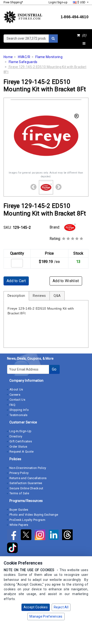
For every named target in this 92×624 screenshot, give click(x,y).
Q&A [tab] (57, 296)
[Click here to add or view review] (72, 238)
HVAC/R (24, 57)
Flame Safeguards (23, 62)
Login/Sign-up (58, 2)
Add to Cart (16, 281)
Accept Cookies (36, 607)
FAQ (12, 405)
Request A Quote (21, 451)
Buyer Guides (18, 509)
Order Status (18, 446)
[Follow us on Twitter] (27, 535)
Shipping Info (19, 410)
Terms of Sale (19, 493)
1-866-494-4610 (74, 17)
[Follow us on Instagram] (41, 535)
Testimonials (18, 415)
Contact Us (17, 399)
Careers (14, 394)
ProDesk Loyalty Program (27, 520)
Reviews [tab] (39, 296)
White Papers (18, 525)
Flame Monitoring (49, 57)
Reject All (61, 607)
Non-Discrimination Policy (27, 468)
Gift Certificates (20, 441)
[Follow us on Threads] (68, 535)
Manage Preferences (45, 616)
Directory (15, 436)
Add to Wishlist (66, 281)
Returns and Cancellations (28, 478)
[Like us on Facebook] (14, 535)
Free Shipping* (13, 2)
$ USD (81, 2)
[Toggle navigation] (83, 44)
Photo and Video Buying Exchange (33, 514)
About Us (16, 389)
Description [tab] (16, 296)
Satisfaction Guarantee (25, 483)
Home (8, 57)
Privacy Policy (19, 473)
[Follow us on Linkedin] (55, 535)
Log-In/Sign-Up (20, 431)
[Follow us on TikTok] (13, 549)
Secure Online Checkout (26, 488)
